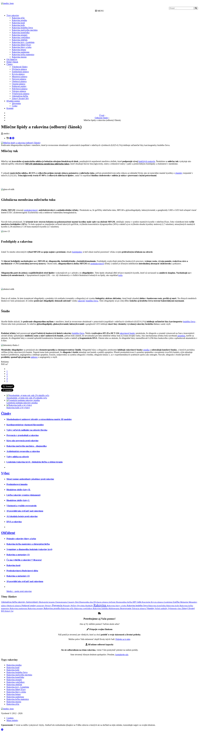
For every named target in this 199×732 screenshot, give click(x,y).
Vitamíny (150, 608)
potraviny (41, 606)
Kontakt (9, 108)
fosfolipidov (77, 252)
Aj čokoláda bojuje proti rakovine (22, 516)
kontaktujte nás (121, 654)
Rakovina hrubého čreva (22, 27)
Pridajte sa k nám (122, 639)
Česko (14, 106)
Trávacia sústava (139, 608)
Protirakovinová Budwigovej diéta (22, 570)
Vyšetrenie (172, 608)
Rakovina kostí (18, 23)
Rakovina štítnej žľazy (21, 45)
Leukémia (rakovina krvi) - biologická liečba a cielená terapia (34, 462)
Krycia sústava (18, 74)
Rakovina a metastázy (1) (18, 554)
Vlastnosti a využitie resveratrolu (21, 505)
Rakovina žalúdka (101, 608)
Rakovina (100, 605)
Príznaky (67, 606)
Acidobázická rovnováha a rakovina (23, 451)
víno (179, 608)
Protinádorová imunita (16, 484)
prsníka (146, 350)
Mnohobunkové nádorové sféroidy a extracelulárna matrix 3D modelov (39, 419)
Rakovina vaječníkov (21, 37)
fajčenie (112, 602)
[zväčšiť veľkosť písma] (13, 138)
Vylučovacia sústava (20, 93)
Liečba (176, 602)
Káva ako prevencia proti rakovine (22, 440)
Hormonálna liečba (124, 602)
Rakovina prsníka (19, 20)
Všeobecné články (20, 67)
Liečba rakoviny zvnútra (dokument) (23, 495)
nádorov (34, 357)
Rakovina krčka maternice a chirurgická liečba (28, 544)
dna (92, 602)
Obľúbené (8, 532)
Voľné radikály (161, 608)
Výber (5, 473)
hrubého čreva (92, 301)
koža (120, 275)
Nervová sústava (19, 79)
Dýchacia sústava (19, 69)
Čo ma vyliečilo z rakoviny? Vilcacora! (24, 560)
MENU (100, 11)
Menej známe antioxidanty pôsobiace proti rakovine (30, 479)
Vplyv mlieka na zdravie (17, 456)
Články (9, 64)
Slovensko (16, 103)
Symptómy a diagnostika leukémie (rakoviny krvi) (29, 549)
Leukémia (168, 602)
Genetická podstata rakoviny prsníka (22, 403)
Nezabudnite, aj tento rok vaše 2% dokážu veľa (26, 398)
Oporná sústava (18, 84)
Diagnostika (84, 602)
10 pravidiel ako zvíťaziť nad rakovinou (24, 511)
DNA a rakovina (14, 521)
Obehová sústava (19, 81)
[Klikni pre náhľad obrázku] (20, 143)
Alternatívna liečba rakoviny (13, 602)
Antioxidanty (32, 602)
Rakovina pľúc (18, 18)
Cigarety (71, 602)
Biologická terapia (47, 602)
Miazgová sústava (19, 76)
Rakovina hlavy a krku (21, 47)
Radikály (89, 606)
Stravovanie (126, 608)
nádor (3, 605)
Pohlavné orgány (19, 86)
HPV (135, 602)
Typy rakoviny (12, 15)
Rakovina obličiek (19, 40)
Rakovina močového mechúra (24, 30)
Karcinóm (146, 602)
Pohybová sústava (19, 89)
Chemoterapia (61, 602)
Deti (77, 602)
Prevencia (57, 605)
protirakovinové (30, 210)
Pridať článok (12, 62)
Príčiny (74, 606)
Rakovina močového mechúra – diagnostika (26, 446)
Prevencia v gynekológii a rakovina (22, 435)
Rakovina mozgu (19, 57)
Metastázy (193, 602)
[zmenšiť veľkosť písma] (10, 138)
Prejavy (48, 605)
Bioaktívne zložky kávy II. (18, 489)
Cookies (10, 718)
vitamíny (178, 173)
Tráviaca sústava (19, 91)
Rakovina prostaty (19, 35)
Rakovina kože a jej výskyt (18, 407)
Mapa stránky (12, 720)
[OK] (196, 8)
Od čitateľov (11, 59)
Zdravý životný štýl (20, 98)
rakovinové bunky (127, 333)
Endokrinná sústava (20, 71)
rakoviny (81, 301)
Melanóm (184, 602)
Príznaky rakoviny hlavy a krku (21, 538)
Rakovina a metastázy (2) (18, 576)
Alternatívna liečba (20, 96)
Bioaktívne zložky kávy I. (18, 500)
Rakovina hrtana (19, 49)
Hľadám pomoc (13, 101)
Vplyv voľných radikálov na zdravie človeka (26, 430)
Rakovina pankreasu (20, 52)
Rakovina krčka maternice (23, 54)
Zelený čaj (9, 611)
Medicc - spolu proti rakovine (19, 591)
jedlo (139, 602)
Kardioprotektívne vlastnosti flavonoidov (25, 425)
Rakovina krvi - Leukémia (23, 42)
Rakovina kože (18, 25)
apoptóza (181, 336)
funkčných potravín (146, 161)
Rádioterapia (114, 608)
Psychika (81, 605)
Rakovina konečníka (21, 32)
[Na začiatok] (2, 729)
